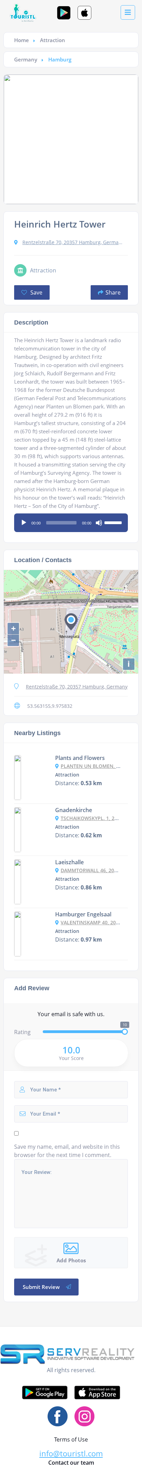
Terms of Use (71, 1439)
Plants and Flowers (80, 758)
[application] (71, 520)
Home (21, 40)
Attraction (52, 40)
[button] (71, 1453)
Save (35, 292)
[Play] (23, 522)
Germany (25, 59)
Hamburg (59, 59)
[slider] (114, 522)
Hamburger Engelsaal (83, 914)
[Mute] (98, 522)
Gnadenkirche (73, 810)
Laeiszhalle (69, 862)
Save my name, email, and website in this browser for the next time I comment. (67, 1151)
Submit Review (41, 1286)
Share (113, 292)
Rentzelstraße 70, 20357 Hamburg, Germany (73, 242)
